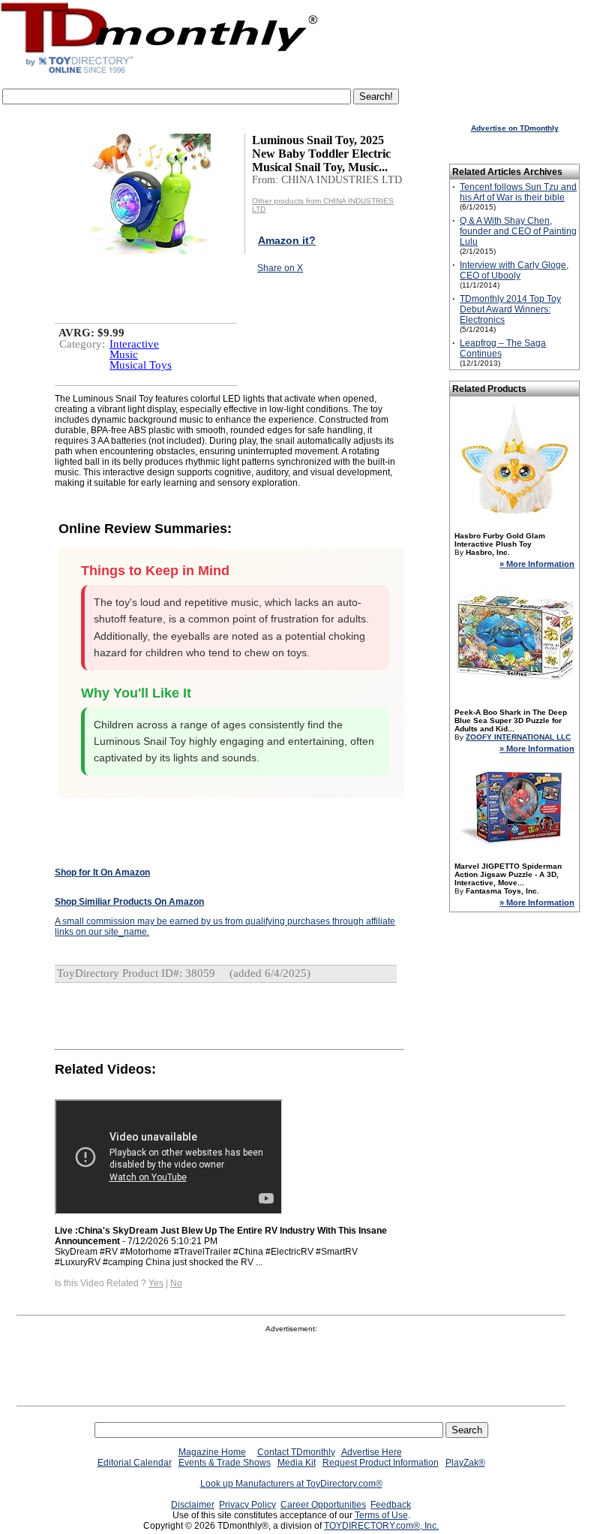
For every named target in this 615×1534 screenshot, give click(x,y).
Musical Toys (141, 365)
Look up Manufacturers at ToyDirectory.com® (291, 1483)
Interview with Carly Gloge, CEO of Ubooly (514, 270)
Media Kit (297, 1462)
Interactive (134, 344)
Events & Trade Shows (224, 1462)
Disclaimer (192, 1504)
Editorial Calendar (135, 1462)
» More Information (537, 563)
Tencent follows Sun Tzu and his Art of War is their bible (518, 192)
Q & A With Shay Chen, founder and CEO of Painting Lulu (518, 231)
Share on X (280, 268)
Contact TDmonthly (296, 1452)
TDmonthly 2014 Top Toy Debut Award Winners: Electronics (510, 309)
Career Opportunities (323, 1504)
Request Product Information (380, 1462)
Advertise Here (371, 1452)
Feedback (390, 1504)
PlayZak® (465, 1462)
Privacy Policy (247, 1504)
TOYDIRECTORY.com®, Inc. (381, 1525)
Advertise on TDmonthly (515, 128)
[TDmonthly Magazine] (159, 73)
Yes (156, 1283)
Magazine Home (212, 1452)
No (176, 1283)
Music (124, 354)
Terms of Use (381, 1515)
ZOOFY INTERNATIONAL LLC (518, 737)
